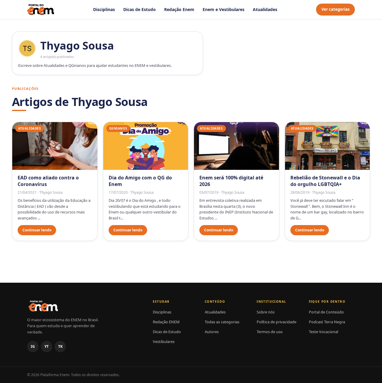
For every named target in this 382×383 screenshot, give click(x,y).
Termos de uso (270, 331)
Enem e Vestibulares (223, 9)
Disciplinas (104, 9)
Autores (212, 331)
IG (33, 346)
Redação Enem (179, 9)
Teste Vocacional (323, 331)
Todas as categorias (222, 321)
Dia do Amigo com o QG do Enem (140, 180)
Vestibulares (164, 341)
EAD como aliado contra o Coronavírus (48, 180)
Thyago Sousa (51, 192)
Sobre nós (266, 312)
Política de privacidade (276, 321)
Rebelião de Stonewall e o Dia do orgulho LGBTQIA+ (325, 180)
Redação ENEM (166, 321)
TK (60, 346)
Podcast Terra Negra (327, 321)
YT (46, 346)
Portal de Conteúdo (326, 312)
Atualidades (265, 9)
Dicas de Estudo (139, 9)
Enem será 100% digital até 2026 (231, 180)
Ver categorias (335, 9)
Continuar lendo (36, 230)
